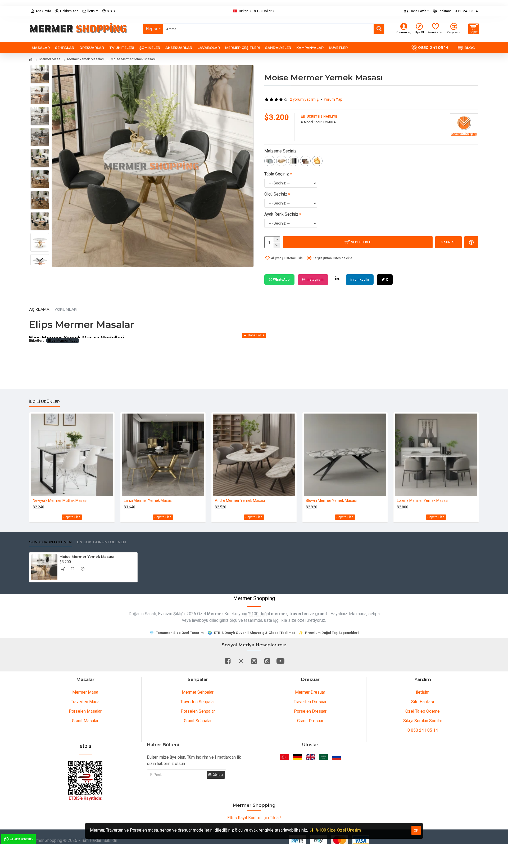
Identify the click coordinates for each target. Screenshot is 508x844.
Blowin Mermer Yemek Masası (331, 500)
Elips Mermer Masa (62, 340)
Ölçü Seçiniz (275, 194)
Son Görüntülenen (50, 542)
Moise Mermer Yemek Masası (87, 556)
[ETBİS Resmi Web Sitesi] (85, 781)
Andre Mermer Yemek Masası (240, 500)
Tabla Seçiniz (276, 174)
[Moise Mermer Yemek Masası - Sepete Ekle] (63, 569)
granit (321, 613)
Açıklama (39, 309)
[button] (39, 69)
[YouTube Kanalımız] (280, 661)
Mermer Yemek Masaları (85, 59)
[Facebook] (227, 661)
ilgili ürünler (44, 402)
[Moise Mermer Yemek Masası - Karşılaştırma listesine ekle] (83, 569)
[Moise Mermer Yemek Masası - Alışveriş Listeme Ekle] (73, 569)
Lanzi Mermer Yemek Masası (148, 500)
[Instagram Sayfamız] (254, 661)
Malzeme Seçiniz (280, 151)
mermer (279, 613)
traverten (299, 613)
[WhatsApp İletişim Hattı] (267, 661)
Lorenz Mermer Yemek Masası (422, 500)
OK (416, 830)
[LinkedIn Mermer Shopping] (337, 278)
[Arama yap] (379, 29)
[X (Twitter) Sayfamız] (240, 661)
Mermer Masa (49, 59)
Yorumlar (66, 309)
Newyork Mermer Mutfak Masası (60, 500)
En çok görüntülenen (101, 542)
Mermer (215, 613)
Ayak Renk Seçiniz (281, 214)
